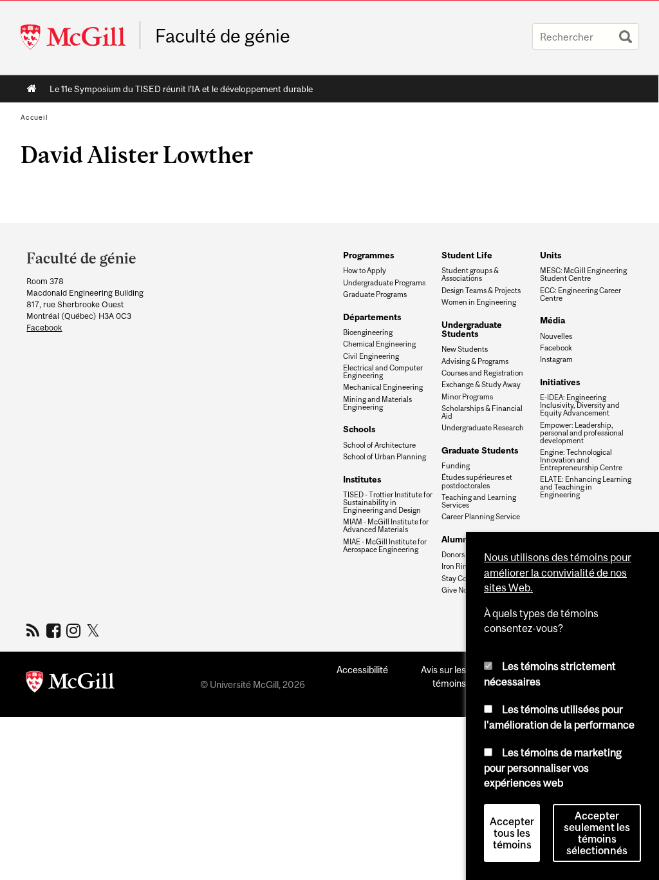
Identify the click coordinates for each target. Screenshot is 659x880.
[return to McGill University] (70, 684)
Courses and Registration (482, 373)
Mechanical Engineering (383, 387)
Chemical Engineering (379, 344)
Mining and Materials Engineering (377, 403)
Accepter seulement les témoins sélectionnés (597, 833)
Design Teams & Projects (481, 290)
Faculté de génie (222, 36)
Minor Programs (467, 397)
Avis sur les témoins (443, 676)
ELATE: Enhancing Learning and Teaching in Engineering (585, 487)
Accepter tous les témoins (512, 833)
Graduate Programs (375, 294)
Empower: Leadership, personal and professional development (582, 433)
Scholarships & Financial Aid (482, 412)
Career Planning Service (480, 517)
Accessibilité (362, 669)
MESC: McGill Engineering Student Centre (583, 274)
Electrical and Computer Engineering (383, 371)
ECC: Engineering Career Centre (580, 294)
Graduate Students (479, 450)
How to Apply (364, 270)
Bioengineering (368, 332)
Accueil (32, 88)
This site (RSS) (35, 630)
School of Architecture (379, 445)
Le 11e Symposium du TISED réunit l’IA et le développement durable (181, 89)
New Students (464, 349)
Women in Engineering (478, 302)
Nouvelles (556, 336)
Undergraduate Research (482, 428)
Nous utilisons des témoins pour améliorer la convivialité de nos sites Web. (557, 572)
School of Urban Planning (384, 457)
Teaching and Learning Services (478, 501)
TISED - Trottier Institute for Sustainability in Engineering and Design (387, 502)
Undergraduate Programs (384, 283)
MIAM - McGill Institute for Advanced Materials (386, 525)
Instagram (556, 359)
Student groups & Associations (470, 274)
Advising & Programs (474, 361)
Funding (455, 466)
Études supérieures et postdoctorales (476, 481)
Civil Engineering (371, 356)
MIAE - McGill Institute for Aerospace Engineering (385, 545)
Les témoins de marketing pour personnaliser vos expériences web (553, 768)
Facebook (44, 327)
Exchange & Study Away (481, 384)
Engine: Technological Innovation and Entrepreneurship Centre (581, 460)
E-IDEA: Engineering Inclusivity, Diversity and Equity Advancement (580, 405)
